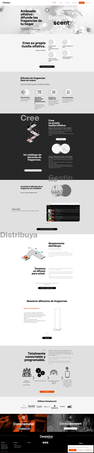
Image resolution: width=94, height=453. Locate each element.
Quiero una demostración (47, 66)
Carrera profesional (17, 445)
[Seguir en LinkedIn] (43, 442)
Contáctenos (60, 139)
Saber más (47, 337)
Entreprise (67, 2)
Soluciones (3, 442)
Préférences (89, 450)
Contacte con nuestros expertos (47, 288)
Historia (15, 444)
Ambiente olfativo (4, 448)
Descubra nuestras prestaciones (47, 229)
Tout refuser (80, 450)
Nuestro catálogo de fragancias (33, 170)
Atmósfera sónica (4, 445)
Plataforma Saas (4, 444)
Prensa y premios (17, 447)
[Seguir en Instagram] (45, 442)
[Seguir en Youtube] (47, 442)
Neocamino (4, 451)
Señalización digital (4, 447)
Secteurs (60, 2)
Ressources (75, 2)
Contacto (81, 2)
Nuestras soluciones (54, 2)
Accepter (72, 450)
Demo (81, 443)
